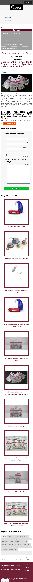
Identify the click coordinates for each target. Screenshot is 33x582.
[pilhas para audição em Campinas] (16, 477)
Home (26, 564)
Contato (27, 570)
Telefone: (25, 147)
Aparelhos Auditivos (8, 37)
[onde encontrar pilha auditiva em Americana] (16, 243)
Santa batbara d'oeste (7, 547)
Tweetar (4, 72)
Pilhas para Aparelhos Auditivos (10, 48)
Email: (26, 142)
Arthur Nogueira (24, 536)
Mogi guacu (24, 541)
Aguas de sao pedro (13, 536)
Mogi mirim (4, 544)
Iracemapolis (5, 541)
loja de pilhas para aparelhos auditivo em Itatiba (16, 359)
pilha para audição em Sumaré (16, 226)
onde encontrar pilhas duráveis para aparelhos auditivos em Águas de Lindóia (16, 393)
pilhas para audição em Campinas (16, 492)
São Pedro (4, 549)
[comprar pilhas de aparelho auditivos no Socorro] (16, 275)
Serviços (16, 30)
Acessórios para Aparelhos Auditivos (11, 33)
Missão (27, 567)
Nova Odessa (12, 544)
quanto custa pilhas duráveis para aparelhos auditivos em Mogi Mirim (16, 525)
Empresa (27, 565)
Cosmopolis (10, 539)
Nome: (26, 137)
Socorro (23, 547)
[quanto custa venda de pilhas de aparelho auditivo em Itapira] (16, 443)
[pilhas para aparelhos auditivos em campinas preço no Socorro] (16, 309)
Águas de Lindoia (13, 549)
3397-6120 (7, 21)
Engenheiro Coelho (19, 539)
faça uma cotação (9, 123)
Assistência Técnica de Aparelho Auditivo (12, 44)
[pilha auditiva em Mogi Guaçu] (16, 411)
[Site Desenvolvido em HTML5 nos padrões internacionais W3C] (5, 581)
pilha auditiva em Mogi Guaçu (16, 426)
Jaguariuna (17, 541)
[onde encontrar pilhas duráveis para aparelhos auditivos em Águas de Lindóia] (16, 377)
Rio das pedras (26, 544)
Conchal (4, 539)
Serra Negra (17, 547)
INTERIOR (28, 539)
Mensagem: (26, 164)
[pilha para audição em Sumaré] (16, 211)
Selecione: (4, 536)
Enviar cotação (16, 188)
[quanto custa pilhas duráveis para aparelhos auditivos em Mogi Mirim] (16, 509)
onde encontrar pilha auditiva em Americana (16, 258)
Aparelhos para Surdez (8, 40)
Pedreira (19, 544)
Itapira (11, 541)
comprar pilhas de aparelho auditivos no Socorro (16, 291)
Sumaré (28, 547)
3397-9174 (7, 17)
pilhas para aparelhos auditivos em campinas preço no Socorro (16, 325)
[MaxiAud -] (16, 7)
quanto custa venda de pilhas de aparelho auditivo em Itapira (16, 459)
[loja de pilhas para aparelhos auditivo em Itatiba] (16, 343)
